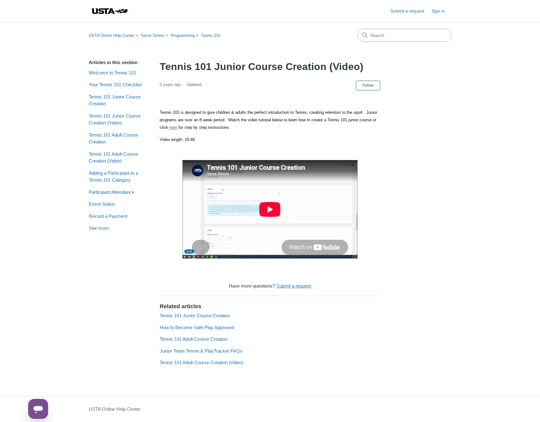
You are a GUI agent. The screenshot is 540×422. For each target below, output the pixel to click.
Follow (368, 85)
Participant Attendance (111, 192)
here (173, 127)
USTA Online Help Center (111, 35)
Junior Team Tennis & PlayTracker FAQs (201, 351)
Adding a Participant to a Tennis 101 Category (113, 176)
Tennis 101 (211, 35)
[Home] (110, 11)
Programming (183, 35)
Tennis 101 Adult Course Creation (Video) (113, 157)
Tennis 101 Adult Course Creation (113, 138)
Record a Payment (108, 216)
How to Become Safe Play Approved (197, 327)
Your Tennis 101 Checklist (115, 84)
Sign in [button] (438, 10)
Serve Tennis (152, 35)
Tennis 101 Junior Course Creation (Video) (115, 119)
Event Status (102, 204)
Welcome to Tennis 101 (112, 72)
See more (99, 228)
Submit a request (407, 10)
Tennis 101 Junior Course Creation (115, 100)
